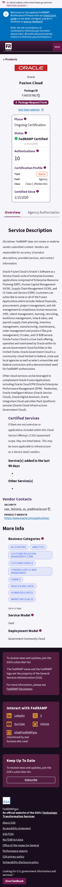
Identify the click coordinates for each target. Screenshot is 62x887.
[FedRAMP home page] (8, 47)
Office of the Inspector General (21, 845)
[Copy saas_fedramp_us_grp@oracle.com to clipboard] (49, 509)
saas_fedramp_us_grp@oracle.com (25, 509)
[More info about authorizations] (37, 150)
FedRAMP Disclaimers (19, 689)
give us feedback (33, 21)
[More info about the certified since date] (37, 191)
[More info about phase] (25, 118)
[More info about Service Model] (32, 614)
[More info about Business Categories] (42, 538)
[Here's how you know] (31, 4)
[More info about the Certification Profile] (44, 167)
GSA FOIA (8, 834)
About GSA (9, 823)
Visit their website (29, 110)
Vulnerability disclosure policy (21, 862)
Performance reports (15, 851)
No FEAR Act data (13, 839)
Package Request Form (32, 102)
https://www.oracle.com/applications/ (26, 518)
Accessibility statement (17, 828)
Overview (12, 212)
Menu (57, 46)
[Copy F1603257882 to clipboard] (38, 95)
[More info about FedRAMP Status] (25, 132)
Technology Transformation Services (30, 814)
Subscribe (31, 780)
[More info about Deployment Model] (40, 630)
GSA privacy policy (13, 856)
